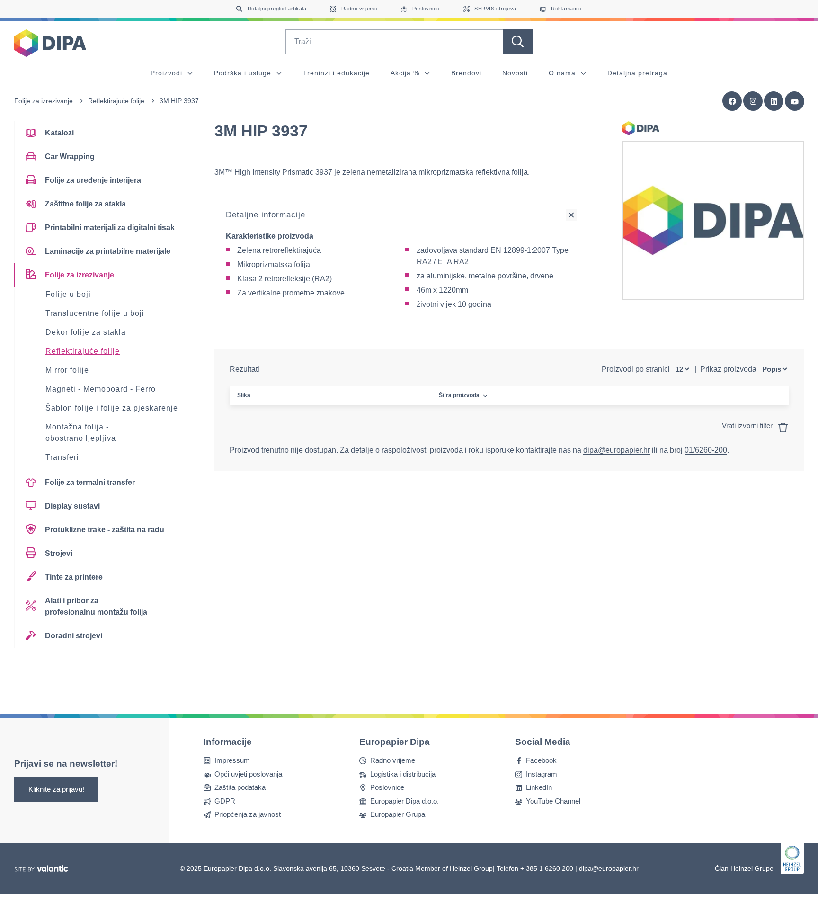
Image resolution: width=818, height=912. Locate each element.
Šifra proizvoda (459, 395)
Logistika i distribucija (403, 773)
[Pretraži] (518, 41)
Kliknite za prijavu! (56, 789)
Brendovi (466, 73)
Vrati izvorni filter (748, 425)
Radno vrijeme (392, 760)
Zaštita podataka (240, 787)
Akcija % (406, 73)
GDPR (224, 800)
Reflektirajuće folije (116, 101)
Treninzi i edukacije (336, 73)
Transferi (62, 457)
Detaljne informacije (265, 214)
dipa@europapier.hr (616, 450)
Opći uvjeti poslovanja (248, 773)
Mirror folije (67, 370)
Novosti (515, 73)
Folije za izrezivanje (43, 101)
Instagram (541, 773)
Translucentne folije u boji (94, 313)
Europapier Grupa (397, 814)
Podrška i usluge (244, 73)
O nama (563, 73)
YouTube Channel (553, 800)
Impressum (232, 760)
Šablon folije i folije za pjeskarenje (111, 408)
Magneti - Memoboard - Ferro (100, 389)
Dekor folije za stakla (85, 332)
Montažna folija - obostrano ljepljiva (80, 432)
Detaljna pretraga (637, 73)
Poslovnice (387, 787)
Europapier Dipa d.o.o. (404, 800)
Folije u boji (68, 294)
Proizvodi (168, 73)
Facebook (541, 760)
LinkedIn (539, 787)
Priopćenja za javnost (247, 814)
